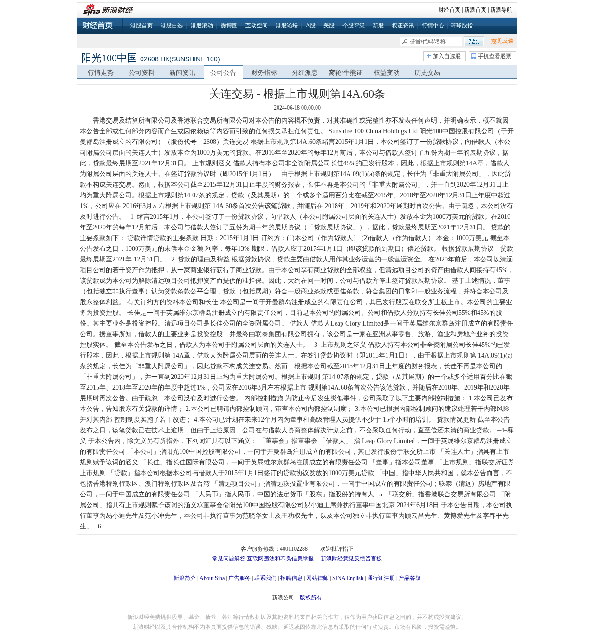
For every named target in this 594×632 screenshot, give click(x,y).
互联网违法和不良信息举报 (280, 558)
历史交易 (427, 72)
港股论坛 (287, 25)
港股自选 (172, 25)
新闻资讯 (182, 72)
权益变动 (387, 72)
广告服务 (239, 578)
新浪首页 (475, 10)
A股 (311, 25)
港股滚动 (202, 25)
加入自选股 (447, 56)
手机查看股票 (494, 56)
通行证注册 (381, 578)
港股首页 (141, 25)
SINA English (347, 578)
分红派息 (305, 72)
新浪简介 (185, 578)
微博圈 (229, 25)
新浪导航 (501, 10)
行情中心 (433, 25)
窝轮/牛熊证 (346, 72)
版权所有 (311, 597)
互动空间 (256, 25)
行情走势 (101, 72)
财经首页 (449, 10)
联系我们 (265, 578)
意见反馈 (502, 41)
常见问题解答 (228, 558)
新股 (378, 25)
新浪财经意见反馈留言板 (351, 558)
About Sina (212, 578)
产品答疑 (410, 578)
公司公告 (223, 72)
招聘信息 (291, 578)
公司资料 (142, 72)
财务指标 (264, 72)
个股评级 (353, 25)
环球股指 (462, 25)
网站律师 (317, 578)
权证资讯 (403, 25)
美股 (329, 25)
